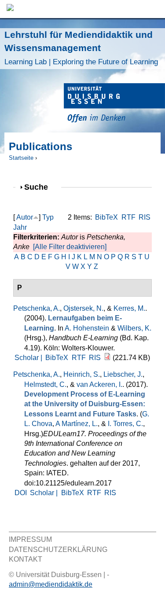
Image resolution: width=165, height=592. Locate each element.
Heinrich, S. (81, 374)
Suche (39, 186)
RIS (144, 217)
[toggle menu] (154, 9)
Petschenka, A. (36, 308)
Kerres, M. (129, 308)
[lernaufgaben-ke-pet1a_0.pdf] (107, 357)
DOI (21, 492)
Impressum (30, 539)
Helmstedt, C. (45, 384)
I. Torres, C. (125, 423)
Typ (48, 217)
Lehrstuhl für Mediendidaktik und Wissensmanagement (81, 47)
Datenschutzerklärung (58, 549)
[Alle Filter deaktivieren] (69, 246)
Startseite (21, 157)
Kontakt (25, 559)
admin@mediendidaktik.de (50, 584)
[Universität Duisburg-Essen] (114, 104)
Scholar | (29, 357)
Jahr (20, 227)
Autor (24, 217)
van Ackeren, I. (99, 384)
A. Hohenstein (87, 328)
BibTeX (106, 217)
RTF (128, 217)
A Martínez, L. (76, 423)
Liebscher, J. (123, 374)
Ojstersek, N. (83, 308)
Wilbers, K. (134, 328)
